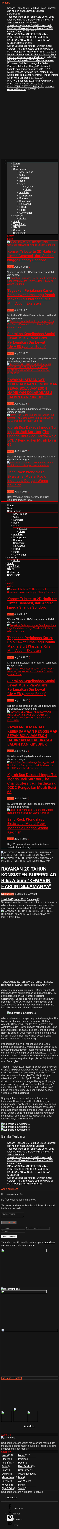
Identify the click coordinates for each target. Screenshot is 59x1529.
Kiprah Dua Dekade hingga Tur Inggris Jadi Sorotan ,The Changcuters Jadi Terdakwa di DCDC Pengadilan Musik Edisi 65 (30, 48)
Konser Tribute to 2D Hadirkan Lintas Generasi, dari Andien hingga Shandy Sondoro (31, 9)
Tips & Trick (19, 224)
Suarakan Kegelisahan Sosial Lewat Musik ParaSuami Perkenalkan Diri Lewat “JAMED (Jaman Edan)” (30, 28)
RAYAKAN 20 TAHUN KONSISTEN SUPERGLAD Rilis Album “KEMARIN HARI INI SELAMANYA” (28, 877)
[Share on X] (10, 1513)
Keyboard (24, 177)
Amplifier (24, 192)
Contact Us (19, 230)
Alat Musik (23, 1481)
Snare (28, 189)
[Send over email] (10, 1525)
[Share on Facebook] (10, 1508)
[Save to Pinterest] (10, 1518)
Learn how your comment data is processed (28, 1244)
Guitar (22, 174)
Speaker (23, 198)
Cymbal (29, 186)
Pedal (22, 209)
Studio (16, 221)
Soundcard (25, 201)
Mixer (21, 1484)
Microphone (25, 195)
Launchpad (25, 204)
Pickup (23, 206)
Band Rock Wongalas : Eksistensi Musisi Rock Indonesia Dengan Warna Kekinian (31, 56)
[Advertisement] (29, 126)
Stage (5, 1459)
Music (10, 266)
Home (16, 163)
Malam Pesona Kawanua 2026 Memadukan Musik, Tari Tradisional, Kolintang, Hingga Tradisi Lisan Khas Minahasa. (32, 75)
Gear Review (20, 169)
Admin (31, 894)
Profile (22, 218)
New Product (26, 172)
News (16, 166)
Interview (18, 215)
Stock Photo (19, 233)
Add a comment (9, 1189)
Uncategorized (26, 1473)
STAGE (16, 227)
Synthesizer (25, 212)
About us (12, 1497)
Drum (22, 183)
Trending (5, 2)
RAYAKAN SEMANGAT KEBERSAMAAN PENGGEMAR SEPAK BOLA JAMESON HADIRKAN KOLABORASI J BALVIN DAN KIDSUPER (28, 38)
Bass (22, 180)
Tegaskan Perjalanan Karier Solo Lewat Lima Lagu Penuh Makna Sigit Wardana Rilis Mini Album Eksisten (30, 19)
